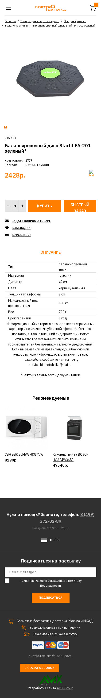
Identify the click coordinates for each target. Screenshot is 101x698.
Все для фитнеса (75, 21)
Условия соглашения (50, 581)
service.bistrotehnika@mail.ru (50, 365)
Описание (50, 252)
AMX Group (65, 688)
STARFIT (10, 138)
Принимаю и (51, 583)
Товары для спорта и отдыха (39, 21)
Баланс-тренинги (16, 25)
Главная (10, 21)
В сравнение (21, 235)
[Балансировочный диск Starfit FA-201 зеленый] (50, 78)
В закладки (21, 228)
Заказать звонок (39, 668)
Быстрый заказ (80, 207)
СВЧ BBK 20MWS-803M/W (24, 454)
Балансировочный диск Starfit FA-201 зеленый (64, 25)
